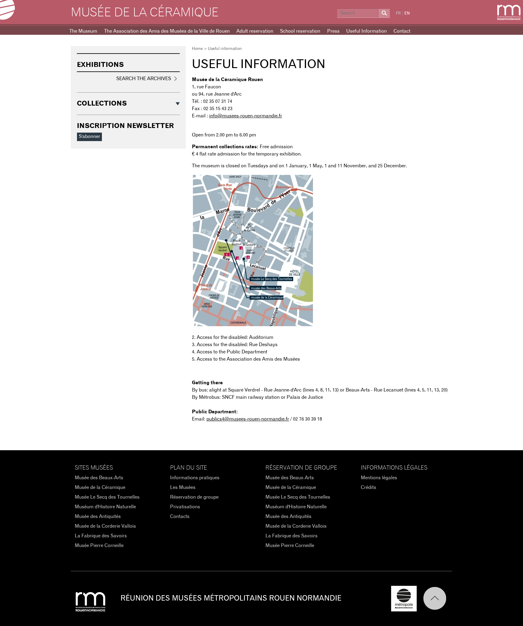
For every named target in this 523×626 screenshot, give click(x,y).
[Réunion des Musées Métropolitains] (509, 12)
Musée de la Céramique (145, 13)
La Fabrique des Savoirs (101, 535)
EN (407, 13)
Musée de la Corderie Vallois (105, 526)
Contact (401, 31)
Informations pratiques (194, 477)
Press (333, 31)
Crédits (368, 487)
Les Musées (183, 487)
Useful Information (366, 31)
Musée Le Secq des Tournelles (107, 497)
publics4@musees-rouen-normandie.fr (247, 419)
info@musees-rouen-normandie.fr (245, 115)
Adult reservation (254, 31)
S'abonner (89, 136)
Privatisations (185, 506)
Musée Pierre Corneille (99, 545)
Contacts (179, 516)
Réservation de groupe (194, 497)
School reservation (300, 31)
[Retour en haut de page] (437, 598)
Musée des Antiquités (98, 516)
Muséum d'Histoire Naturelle (105, 506)
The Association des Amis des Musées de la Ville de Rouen (167, 31)
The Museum (83, 31)
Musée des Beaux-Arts (99, 477)
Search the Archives (143, 78)
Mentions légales (379, 477)
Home (197, 49)
